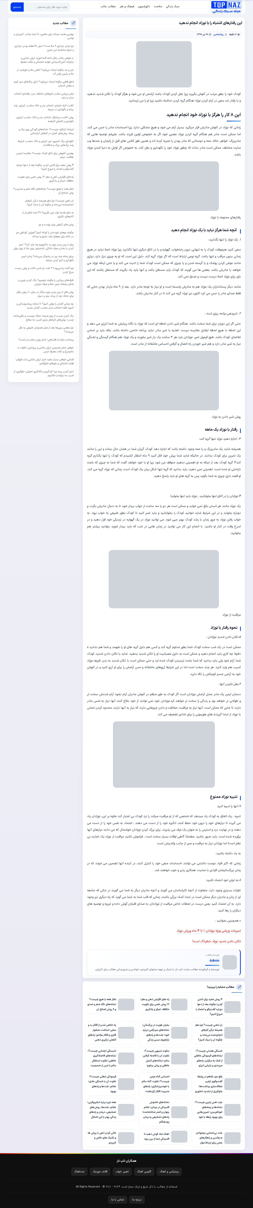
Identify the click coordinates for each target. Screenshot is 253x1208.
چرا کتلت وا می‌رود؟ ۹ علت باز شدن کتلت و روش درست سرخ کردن (44, 270)
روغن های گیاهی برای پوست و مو (56, 225)
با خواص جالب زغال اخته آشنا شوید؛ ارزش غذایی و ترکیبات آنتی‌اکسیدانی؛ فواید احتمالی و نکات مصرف (47, 60)
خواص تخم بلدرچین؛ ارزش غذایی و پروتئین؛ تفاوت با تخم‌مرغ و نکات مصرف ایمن (46, 350)
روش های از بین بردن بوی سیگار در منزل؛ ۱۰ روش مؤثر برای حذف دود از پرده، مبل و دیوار (45, 294)
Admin (214, 960)
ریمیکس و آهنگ (169, 1172)
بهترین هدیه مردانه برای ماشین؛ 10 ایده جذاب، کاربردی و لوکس (44, 36)
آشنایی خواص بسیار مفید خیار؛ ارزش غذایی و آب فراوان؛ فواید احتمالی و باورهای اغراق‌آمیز (45, 361)
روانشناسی (218, 34)
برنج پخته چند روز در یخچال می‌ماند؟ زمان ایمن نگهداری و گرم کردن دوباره (47, 258)
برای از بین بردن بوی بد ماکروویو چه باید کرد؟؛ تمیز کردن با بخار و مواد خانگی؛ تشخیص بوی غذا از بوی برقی (44, 246)
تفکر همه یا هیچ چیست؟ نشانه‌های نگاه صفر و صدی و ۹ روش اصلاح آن (43, 191)
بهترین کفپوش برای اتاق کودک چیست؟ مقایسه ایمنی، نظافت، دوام (45, 155)
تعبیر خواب (122, 1172)
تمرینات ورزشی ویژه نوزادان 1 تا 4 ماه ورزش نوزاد (209, 930)
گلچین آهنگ (144, 1172)
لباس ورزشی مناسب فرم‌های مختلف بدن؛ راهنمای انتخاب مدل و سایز (44, 95)
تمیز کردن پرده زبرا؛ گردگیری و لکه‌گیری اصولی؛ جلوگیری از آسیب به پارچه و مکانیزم (44, 373)
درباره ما (137, 1200)
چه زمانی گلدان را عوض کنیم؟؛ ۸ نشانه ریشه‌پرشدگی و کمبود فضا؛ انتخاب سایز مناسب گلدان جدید (45, 306)
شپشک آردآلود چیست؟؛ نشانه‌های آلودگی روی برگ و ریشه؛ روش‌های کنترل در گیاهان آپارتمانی (46, 131)
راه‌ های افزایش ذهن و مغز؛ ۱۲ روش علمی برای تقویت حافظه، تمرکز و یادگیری (46, 179)
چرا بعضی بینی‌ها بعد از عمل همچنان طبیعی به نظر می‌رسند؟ (46, 330)
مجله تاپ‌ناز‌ (226, 7)
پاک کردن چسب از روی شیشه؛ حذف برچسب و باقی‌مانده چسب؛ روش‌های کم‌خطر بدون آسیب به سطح (44, 318)
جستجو (17, 7)
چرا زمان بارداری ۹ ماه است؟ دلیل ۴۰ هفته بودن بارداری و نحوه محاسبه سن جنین (44, 48)
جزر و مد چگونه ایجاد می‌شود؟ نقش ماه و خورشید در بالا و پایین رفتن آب (45, 72)
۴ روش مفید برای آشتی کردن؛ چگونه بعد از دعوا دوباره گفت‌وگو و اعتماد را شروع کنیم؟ (45, 167)
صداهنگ (79, 1172)
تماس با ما (117, 1200)
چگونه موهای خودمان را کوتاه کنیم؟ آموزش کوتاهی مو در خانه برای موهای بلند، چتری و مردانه (45, 234)
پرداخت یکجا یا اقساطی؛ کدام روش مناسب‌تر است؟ (46, 340)
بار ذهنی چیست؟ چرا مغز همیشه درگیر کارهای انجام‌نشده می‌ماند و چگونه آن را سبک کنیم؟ (49, 203)
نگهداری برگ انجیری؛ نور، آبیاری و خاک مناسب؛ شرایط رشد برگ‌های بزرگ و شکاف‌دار (46, 143)
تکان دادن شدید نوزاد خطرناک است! (216, 941)
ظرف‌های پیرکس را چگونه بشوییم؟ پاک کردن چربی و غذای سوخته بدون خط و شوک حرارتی (46, 282)
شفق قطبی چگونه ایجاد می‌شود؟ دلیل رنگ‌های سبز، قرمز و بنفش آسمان (44, 84)
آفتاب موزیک (100, 1172)
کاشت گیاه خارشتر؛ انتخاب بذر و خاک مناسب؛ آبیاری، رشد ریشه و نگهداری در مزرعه (44, 107)
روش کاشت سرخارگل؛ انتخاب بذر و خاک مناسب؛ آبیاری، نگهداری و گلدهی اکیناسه (45, 119)
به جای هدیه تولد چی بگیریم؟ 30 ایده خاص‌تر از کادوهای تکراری (48, 214)
